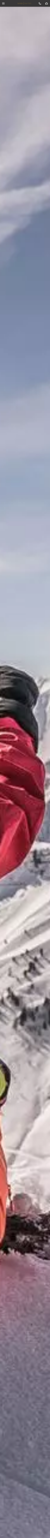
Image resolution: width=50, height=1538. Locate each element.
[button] (3, 3)
